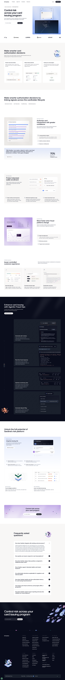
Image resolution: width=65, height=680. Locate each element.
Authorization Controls (8, 103)
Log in (53, 1)
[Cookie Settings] (2, 678)
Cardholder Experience (32, 103)
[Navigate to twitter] (59, 676)
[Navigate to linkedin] (57, 676)
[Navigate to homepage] (6, 1)
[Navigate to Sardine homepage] (8, 635)
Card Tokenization (17, 103)
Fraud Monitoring (24, 103)
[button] (32, 547)
